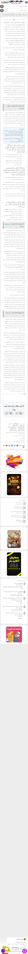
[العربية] (7, 2)
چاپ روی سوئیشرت (12, 427)
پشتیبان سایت (19, 613)
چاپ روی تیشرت (21, 427)
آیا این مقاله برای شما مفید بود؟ (16, 141)
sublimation (16, 424)
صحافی (15, 583)
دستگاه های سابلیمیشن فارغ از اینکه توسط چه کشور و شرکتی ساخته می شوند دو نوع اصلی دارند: (13, 135)
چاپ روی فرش (21, 428)
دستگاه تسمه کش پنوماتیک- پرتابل (11, 606)
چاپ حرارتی (22, 425)
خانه (26, 14)
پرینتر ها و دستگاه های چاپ (9, 14)
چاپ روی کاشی (13, 428)
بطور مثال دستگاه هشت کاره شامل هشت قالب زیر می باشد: (13, 139)
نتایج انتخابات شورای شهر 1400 (11, 591)
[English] (5, 2)
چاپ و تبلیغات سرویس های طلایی (14, 598)
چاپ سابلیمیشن (13, 430)
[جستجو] (2, 6)
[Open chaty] (3, 951)
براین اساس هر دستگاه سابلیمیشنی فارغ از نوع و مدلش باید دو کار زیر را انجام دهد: (13, 131)
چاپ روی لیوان (21, 430)
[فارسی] (2, 2)
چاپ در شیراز (15, 425)
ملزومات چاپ (18, 14)
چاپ (23, 14)
